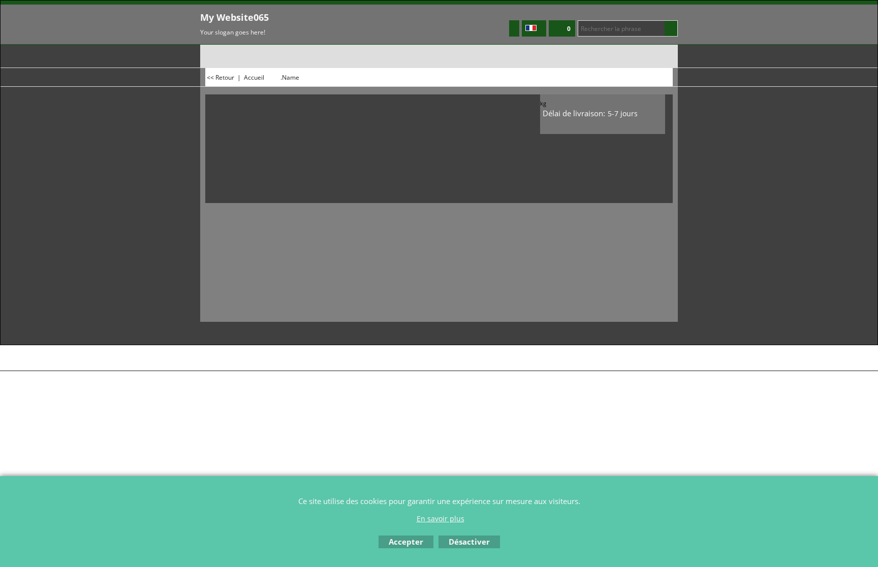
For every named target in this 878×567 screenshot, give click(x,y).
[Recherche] (671, 28)
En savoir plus (440, 518)
